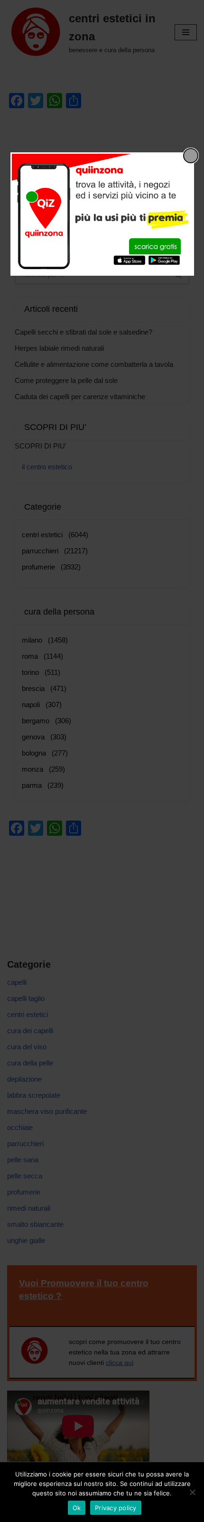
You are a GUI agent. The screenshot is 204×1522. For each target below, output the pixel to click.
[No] (192, 1492)
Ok (77, 1508)
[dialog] (102, 214)
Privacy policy (116, 1508)
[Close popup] (191, 156)
